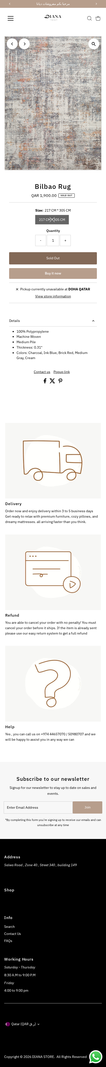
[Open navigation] (16, 18)
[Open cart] (98, 18)
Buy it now (53, 273)
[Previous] (12, 43)
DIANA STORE (43, 1057)
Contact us (42, 372)
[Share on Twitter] (53, 382)
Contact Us (12, 933)
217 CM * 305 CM (54, 220)
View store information (53, 296)
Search (9, 926)
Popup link (61, 372)
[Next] (24, 43)
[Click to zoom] (93, 43)
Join (87, 807)
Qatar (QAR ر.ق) (23, 1024)
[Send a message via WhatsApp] (96, 1057)
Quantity (53, 230)
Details (14, 320)
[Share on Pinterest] (60, 382)
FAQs (8, 941)
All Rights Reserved (71, 1057)
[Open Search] (89, 18)
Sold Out (53, 258)
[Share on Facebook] (45, 382)
